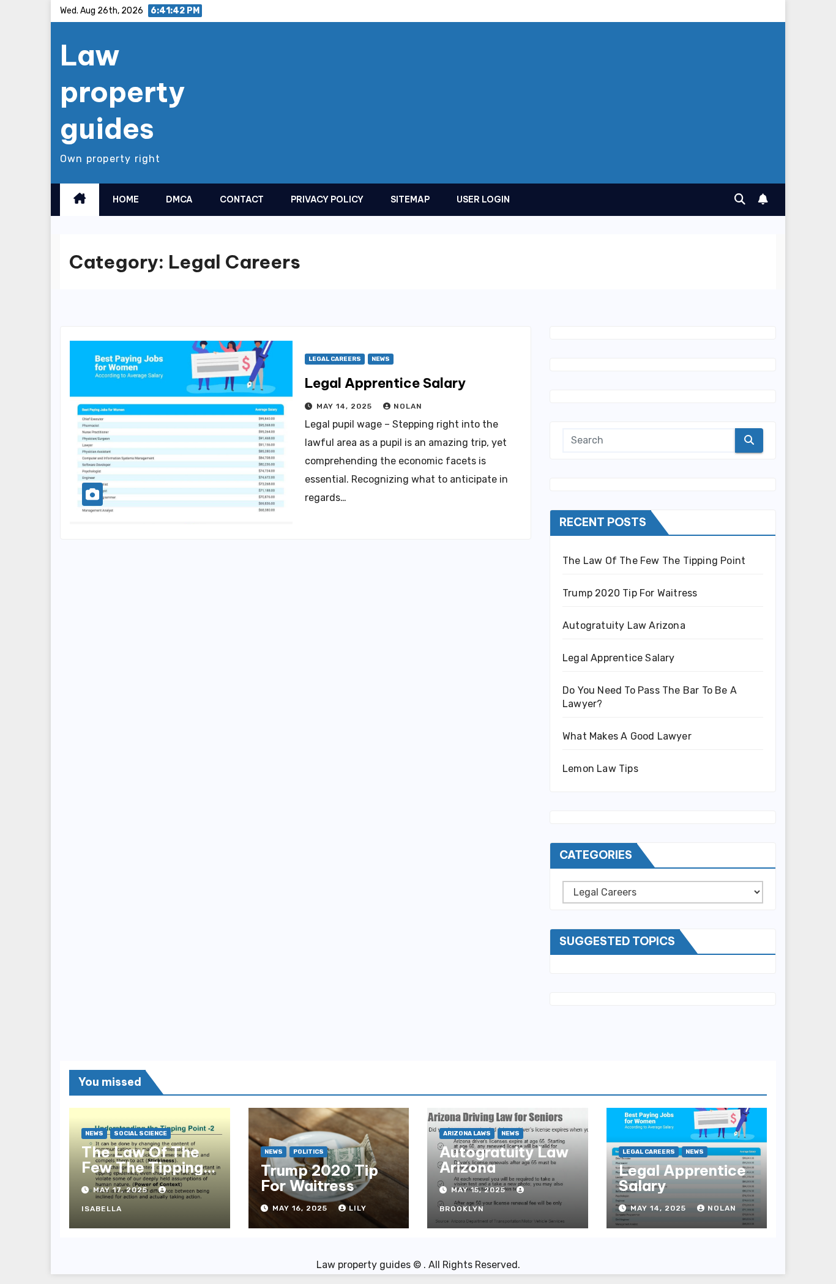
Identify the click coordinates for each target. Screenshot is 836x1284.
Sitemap (410, 199)
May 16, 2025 (301, 1208)
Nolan (408, 406)
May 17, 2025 (121, 1190)
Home (126, 199)
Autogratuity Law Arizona (623, 625)
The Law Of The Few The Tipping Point (653, 560)
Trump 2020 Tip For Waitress (629, 593)
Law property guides (122, 91)
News (380, 359)
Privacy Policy (327, 199)
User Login (483, 199)
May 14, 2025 (345, 406)
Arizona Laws (467, 1133)
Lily (358, 1208)
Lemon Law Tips (600, 768)
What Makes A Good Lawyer (627, 736)
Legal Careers (334, 359)
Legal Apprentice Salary (385, 383)
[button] (739, 199)
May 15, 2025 (479, 1190)
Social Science (140, 1133)
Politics (308, 1152)
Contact (242, 199)
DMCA (179, 199)
